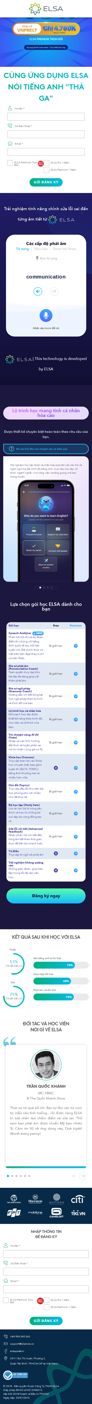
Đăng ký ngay (46, 896)
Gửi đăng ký (46, 182)
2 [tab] (44, 587)
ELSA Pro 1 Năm (60, 162)
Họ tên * (19, 108)
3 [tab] (48, 587)
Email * (19, 143)
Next (83, 1176)
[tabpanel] (46, 519)
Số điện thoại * (23, 126)
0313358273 (34, 1390)
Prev (74, 1176)
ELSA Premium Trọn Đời (28, 164)
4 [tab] (52, 587)
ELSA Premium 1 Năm (63, 169)
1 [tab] (40, 587)
